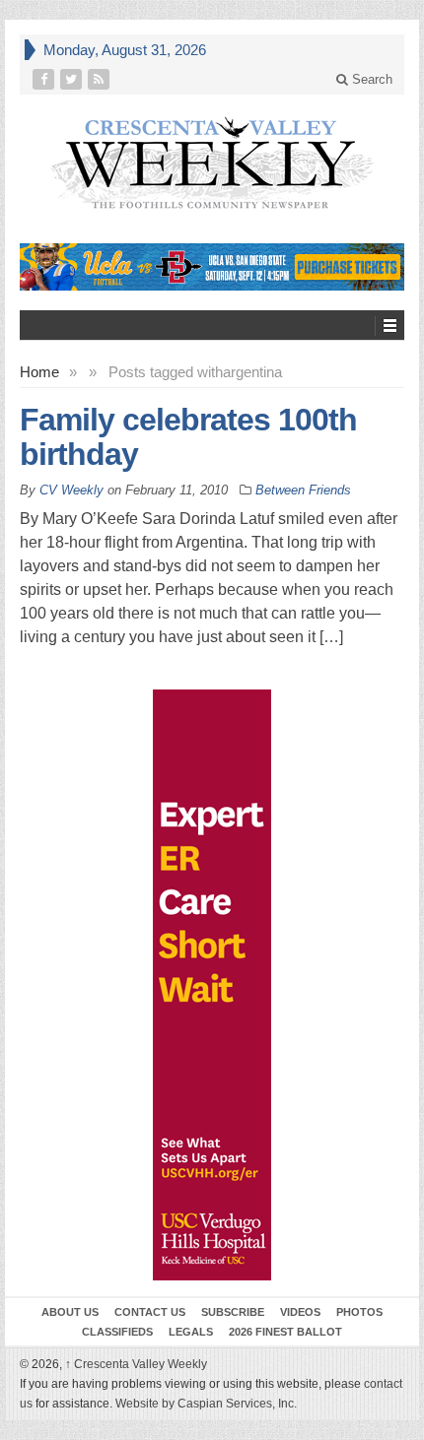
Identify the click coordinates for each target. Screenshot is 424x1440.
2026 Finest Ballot (285, 1332)
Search (370, 79)
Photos (359, 1312)
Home (39, 371)
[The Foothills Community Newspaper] (212, 163)
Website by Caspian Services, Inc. (206, 1403)
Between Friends (303, 490)
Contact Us (149, 1312)
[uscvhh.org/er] (212, 984)
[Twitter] (73, 79)
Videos (300, 1312)
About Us (70, 1312)
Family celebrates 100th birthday (188, 437)
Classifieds (117, 1332)
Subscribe (232, 1312)
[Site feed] (100, 79)
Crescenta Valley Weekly (136, 1364)
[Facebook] (45, 79)
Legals (191, 1332)
